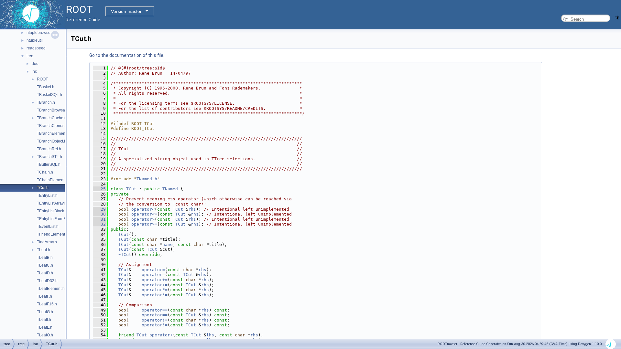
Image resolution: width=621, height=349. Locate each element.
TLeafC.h (45, 265)
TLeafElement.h (51, 288)
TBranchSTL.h (49, 156)
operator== (155, 310)
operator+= (155, 279)
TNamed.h (146, 178)
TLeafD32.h (47, 281)
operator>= (144, 224)
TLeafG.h (45, 312)
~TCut (124, 254)
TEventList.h (48, 226)
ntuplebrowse (38, 32)
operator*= (155, 289)
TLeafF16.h (47, 304)
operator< (143, 209)
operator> (143, 219)
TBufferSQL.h (48, 164)
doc (35, 63)
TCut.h (43, 187)
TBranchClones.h (52, 125)
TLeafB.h (45, 257)
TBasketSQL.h (49, 94)
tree (30, 56)
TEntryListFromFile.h (55, 219)
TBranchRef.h (49, 149)
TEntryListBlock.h (52, 211)
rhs (192, 209)
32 (99, 224)
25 (99, 188)
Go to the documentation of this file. (126, 55)
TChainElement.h (52, 180)
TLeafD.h (45, 273)
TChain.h (45, 172)
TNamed (170, 188)
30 (99, 214)
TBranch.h (46, 102)
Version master (126, 11)
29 (99, 209)
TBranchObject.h (51, 141)
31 (99, 219)
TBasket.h (45, 87)
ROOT (42, 79)
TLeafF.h (44, 296)
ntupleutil (35, 40)
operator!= (155, 320)
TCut (131, 188)
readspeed (36, 48)
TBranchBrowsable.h (55, 110)
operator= (153, 269)
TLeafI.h (44, 319)
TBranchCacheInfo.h (55, 118)
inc (34, 71)
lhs (210, 335)
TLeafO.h (45, 335)
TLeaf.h (43, 250)
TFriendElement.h (52, 234)
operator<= (144, 214)
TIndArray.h (47, 242)
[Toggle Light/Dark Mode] (617, 17)
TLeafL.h (44, 327)
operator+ (161, 335)
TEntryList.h (47, 195)
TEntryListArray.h (52, 203)
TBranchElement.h (53, 133)
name (167, 244)
